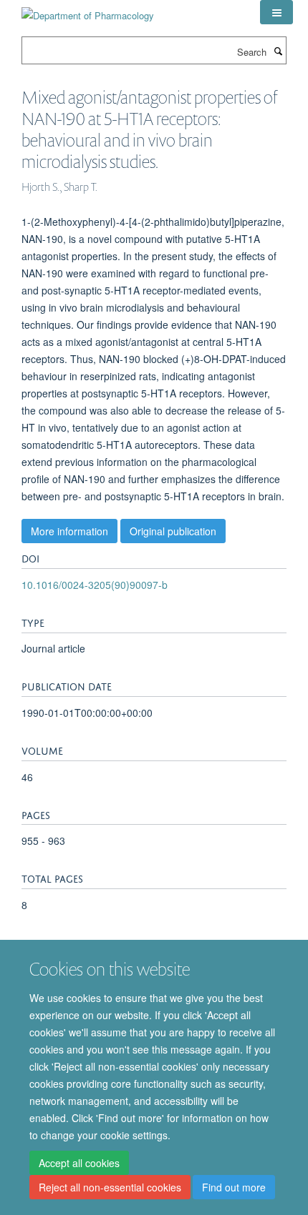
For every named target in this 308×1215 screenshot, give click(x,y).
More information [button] (69, 531)
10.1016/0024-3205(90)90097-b (94, 584)
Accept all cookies (79, 1163)
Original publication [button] (173, 531)
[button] (276, 12)
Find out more (234, 1187)
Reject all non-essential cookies (110, 1187)
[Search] (278, 51)
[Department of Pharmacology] (87, 10)
